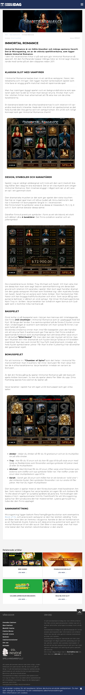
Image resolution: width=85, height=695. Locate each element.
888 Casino (22, 569)
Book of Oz (10, 517)
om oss (57, 654)
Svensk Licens (8, 634)
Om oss (5, 642)
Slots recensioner (15, 34)
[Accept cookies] (81, 688)
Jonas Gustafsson (16, 38)
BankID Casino (8, 628)
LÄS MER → (22, 572)
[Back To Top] (79, 612)
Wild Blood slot (62, 596)
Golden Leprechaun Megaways (22, 596)
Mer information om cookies (15, 693)
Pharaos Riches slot (62, 569)
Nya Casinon (8, 625)
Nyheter (6, 637)
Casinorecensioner (10, 640)
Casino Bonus (8, 631)
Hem (6, 34)
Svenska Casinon (9, 622)
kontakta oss (72, 652)
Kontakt (6, 645)
